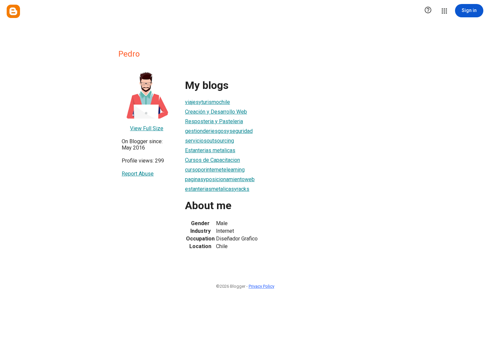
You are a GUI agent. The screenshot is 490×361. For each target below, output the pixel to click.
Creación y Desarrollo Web (216, 112)
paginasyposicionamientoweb (220, 179)
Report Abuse (138, 174)
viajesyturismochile (207, 102)
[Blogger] (13, 11)
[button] (428, 11)
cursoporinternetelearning (215, 170)
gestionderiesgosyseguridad (219, 131)
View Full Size (146, 128)
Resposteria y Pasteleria (214, 121)
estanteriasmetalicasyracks (217, 189)
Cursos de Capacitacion (212, 160)
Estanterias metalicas (210, 150)
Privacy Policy (261, 286)
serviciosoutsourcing (209, 141)
